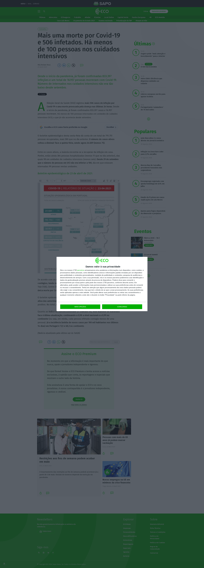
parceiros (80, 270)
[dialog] (102, 284)
